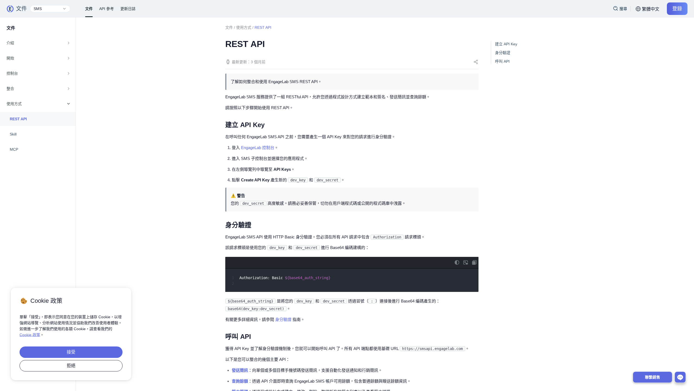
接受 (71, 352)
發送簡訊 (240, 370)
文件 (21, 8)
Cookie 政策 (30, 335)
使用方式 (243, 27)
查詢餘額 (240, 381)
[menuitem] (38, 43)
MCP (14, 149)
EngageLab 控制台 (257, 147)
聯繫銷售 (652, 377)
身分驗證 (283, 319)
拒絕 (71, 365)
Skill (13, 134)
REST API (18, 119)
